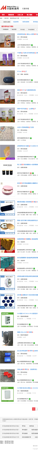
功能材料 (23, 242)
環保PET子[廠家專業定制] (26, 90)
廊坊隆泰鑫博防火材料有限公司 (25, 250)
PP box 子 (22, 71)
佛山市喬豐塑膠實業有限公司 (24, 361)
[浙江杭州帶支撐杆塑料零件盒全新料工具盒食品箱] (7, 357)
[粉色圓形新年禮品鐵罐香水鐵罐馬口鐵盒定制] (7, 189)
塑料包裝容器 (24, 37)
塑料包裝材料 (24, 93)
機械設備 (11, 15)
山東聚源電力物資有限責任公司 (25, 343)
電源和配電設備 (24, 316)
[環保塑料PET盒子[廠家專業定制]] (7, 96)
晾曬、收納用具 (24, 74)
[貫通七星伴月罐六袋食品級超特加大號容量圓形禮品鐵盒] (7, 226)
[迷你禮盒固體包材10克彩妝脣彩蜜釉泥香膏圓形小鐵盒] (7, 301)
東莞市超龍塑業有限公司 (23, 138)
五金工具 (20, 15)
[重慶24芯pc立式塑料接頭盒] (7, 338)
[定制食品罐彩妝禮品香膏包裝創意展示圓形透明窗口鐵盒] (7, 282)
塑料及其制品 (24, 130)
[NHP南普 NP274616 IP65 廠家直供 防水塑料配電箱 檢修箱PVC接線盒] (7, 319)
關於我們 (35, 446)
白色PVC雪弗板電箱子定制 (25, 127)
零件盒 (23, 426)
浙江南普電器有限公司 (22, 324)
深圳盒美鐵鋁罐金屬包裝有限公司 (25, 212)
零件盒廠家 (25, 433)
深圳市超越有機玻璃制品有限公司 (25, 156)
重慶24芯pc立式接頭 (25, 332)
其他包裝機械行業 (26, 437)
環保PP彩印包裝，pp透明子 (26, 109)
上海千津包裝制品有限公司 (24, 45)
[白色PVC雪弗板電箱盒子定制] (7, 133)
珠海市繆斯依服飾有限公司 (24, 80)
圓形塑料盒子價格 (9, 441)
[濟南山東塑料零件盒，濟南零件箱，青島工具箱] (7, 375)
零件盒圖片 (25, 430)
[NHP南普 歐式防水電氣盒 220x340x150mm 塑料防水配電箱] (7, 394)
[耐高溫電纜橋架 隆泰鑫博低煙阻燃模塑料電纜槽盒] (7, 264)
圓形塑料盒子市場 (14, 18)
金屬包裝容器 (24, 167)
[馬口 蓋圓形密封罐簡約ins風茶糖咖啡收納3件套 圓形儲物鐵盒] (7, 170)
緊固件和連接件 (24, 335)
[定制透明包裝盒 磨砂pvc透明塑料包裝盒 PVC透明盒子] (7, 40)
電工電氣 (29, 15)
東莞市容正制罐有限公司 (23, 173)
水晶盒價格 (16, 22)
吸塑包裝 (31, 426)
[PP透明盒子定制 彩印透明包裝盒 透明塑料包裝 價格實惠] (7, 59)
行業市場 (25, 9)
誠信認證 (14, 29)
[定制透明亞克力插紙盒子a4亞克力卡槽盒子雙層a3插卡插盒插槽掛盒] (7, 152)
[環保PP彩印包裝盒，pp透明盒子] (7, 115)
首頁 (3, 15)
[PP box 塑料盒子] (7, 77)
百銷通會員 (5, 29)
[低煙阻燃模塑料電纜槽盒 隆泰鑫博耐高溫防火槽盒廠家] (7, 245)
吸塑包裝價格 (26, 22)
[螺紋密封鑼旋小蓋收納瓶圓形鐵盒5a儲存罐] (7, 208)
